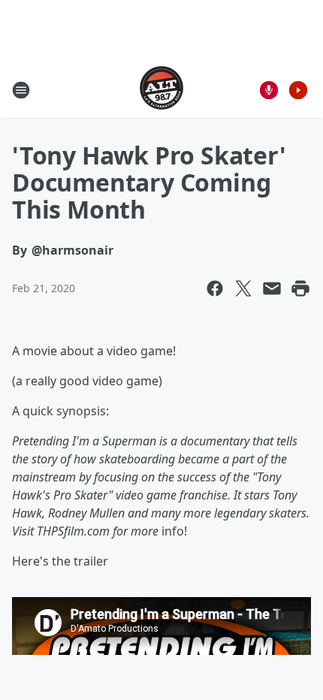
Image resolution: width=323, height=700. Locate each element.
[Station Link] (161, 89)
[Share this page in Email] (271, 288)
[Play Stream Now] (298, 90)
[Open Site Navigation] (21, 90)
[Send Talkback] (269, 90)
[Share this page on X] (243, 288)
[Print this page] (300, 288)
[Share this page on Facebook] (214, 288)
